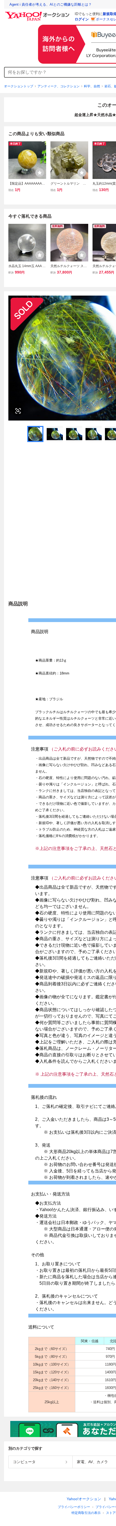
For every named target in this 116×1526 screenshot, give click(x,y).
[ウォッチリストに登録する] (39, 172)
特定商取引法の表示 (86, 1513)
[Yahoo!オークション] (38, 13)
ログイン (82, 19)
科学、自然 (92, 86)
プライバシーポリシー (74, 1507)
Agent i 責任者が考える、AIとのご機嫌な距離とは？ (50, 4)
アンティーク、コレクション (58, 86)
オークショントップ (18, 86)
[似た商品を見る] (18, 410)
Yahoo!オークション (84, 1499)
